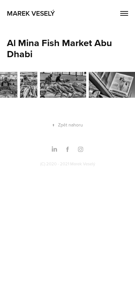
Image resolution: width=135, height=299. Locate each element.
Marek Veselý (31, 13)
